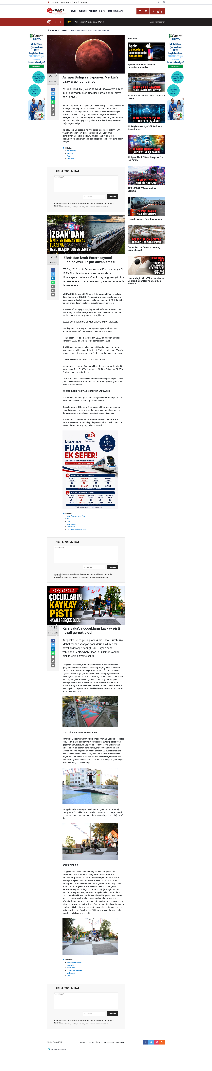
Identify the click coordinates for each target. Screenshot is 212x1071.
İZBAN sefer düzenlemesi (76, 529)
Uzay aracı (70, 159)
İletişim (98, 1042)
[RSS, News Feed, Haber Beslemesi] (162, 1042)
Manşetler (55, 2)
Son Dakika (71, 527)
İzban (69, 521)
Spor (68, 976)
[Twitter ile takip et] (151, 1042)
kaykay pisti (71, 973)
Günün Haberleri (66, 2)
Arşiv (75, 2)
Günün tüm (157, 22)
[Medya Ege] (56, 11)
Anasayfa (83, 1042)
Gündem (83, 11)
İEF (68, 519)
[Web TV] (158, 2)
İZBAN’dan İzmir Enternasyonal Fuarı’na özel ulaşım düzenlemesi (100, 22)
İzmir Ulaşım (71, 524)
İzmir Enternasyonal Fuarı (76, 516)
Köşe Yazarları (115, 11)
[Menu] (140, 11)
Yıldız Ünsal (71, 968)
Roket (69, 156)
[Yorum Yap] (53, 114)
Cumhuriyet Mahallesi (74, 970)
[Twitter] (53, 93)
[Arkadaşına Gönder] (53, 106)
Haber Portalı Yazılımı (58, 1049)
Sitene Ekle (83, 2)
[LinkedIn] (53, 98)
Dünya (102, 11)
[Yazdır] (53, 110)
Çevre (74, 11)
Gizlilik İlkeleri (109, 1042)
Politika (93, 11)
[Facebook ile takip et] (145, 1042)
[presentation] (55, 22)
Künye (91, 1042)
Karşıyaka (70, 965)
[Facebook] (53, 89)
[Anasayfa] (48, 2)
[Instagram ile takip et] (156, 1042)
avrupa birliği (71, 151)
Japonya (70, 153)
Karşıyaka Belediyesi (74, 962)
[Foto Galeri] (164, 2)
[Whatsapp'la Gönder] (53, 102)
